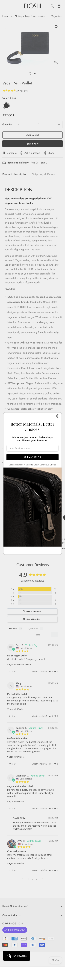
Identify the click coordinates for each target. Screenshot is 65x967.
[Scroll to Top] (59, 950)
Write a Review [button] (33, 611)
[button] (51, 671)
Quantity (7, 124)
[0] (59, 6)
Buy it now (32, 144)
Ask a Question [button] (34, 619)
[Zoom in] (55, 62)
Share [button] (14, 671)
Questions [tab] (33, 628)
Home (5, 16)
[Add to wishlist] (55, 26)
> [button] (43, 878)
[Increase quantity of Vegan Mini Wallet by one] (59, 124)
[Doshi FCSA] (32, 6)
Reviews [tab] (13, 628)
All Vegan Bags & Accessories (30, 16)
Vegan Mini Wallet (15, 664)
